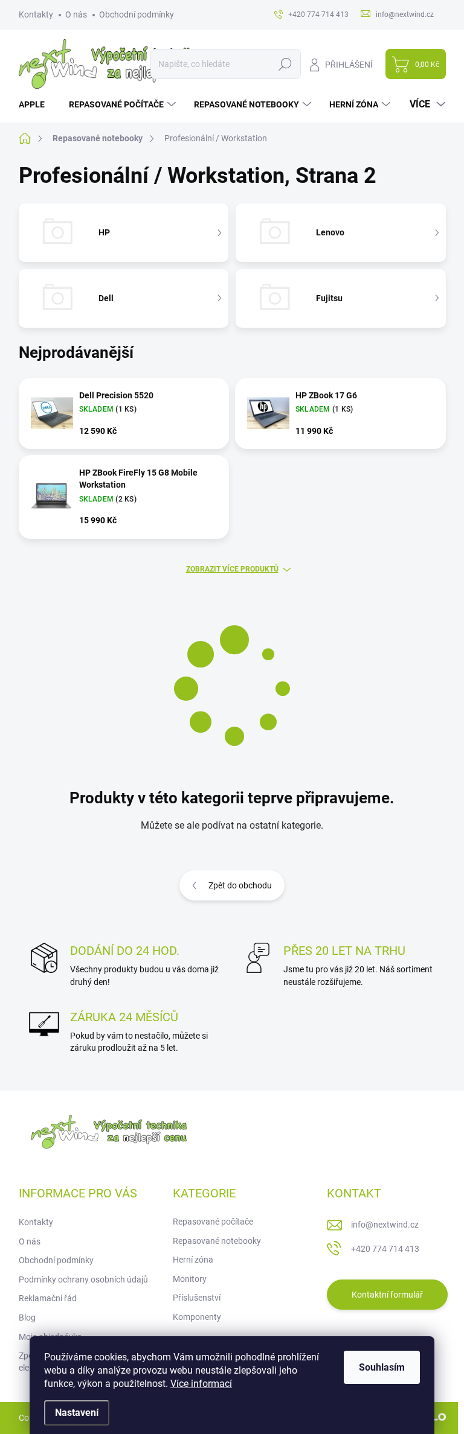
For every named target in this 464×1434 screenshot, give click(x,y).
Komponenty (197, 1317)
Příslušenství (197, 1297)
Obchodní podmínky (136, 14)
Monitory (190, 1279)
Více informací (201, 1383)
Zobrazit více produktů (232, 569)
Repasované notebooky (217, 1241)
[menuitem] (36, 104)
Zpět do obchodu (240, 885)
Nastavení (76, 1412)
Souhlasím (382, 1367)
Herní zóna (193, 1259)
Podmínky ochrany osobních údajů (83, 1279)
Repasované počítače (213, 1221)
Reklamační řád (48, 1298)
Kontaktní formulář (387, 1294)
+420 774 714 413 (385, 1249)
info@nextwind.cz (385, 1224)
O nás (76, 14)
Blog (27, 1317)
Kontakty (36, 14)
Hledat (284, 64)
